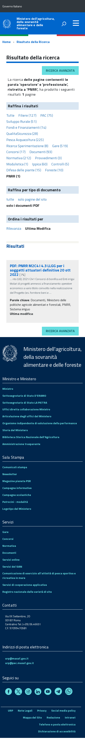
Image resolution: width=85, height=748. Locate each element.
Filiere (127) (27, 115)
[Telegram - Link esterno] (58, 692)
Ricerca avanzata (60, 70)
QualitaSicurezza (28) (22, 133)
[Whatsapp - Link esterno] (68, 692)
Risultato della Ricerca (33, 41)
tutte (10, 199)
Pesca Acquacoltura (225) (25, 139)
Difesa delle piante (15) (23, 170)
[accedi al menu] (76, 23)
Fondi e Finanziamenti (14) (26, 127)
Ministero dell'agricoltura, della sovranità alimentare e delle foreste (36, 23)
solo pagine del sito (32, 199)
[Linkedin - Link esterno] (38, 692)
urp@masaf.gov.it (16, 658)
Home (6, 41)
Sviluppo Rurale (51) (21, 121)
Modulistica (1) (17, 164)
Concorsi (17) (16, 151)
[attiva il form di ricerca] (64, 23)
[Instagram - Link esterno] (28, 692)
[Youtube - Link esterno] (47, 692)
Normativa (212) (18, 158)
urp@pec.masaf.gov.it (19, 663)
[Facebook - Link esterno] (8, 692)
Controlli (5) (60, 164)
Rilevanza (13, 228)
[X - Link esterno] (18, 692)
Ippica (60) (39, 164)
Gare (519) (60, 146)
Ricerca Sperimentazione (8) (27, 146)
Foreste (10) (54, 170)
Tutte (10, 115)
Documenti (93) (40, 151)
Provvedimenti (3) (48, 158)
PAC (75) (46, 115)
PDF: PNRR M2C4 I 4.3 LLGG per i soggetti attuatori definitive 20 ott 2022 (40, 270)
